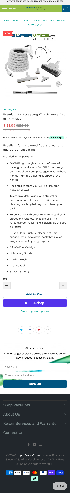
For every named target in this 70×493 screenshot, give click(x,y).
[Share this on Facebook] (30, 330)
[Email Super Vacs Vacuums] (40, 445)
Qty (5, 278)
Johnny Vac (10, 109)
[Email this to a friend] (47, 330)
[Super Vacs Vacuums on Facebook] (29, 445)
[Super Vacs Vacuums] (35, 8)
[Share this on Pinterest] (38, 330)
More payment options (35, 311)
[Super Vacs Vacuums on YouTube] (34, 445)
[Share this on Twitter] (21, 330)
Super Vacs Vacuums (30, 455)
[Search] (58, 8)
